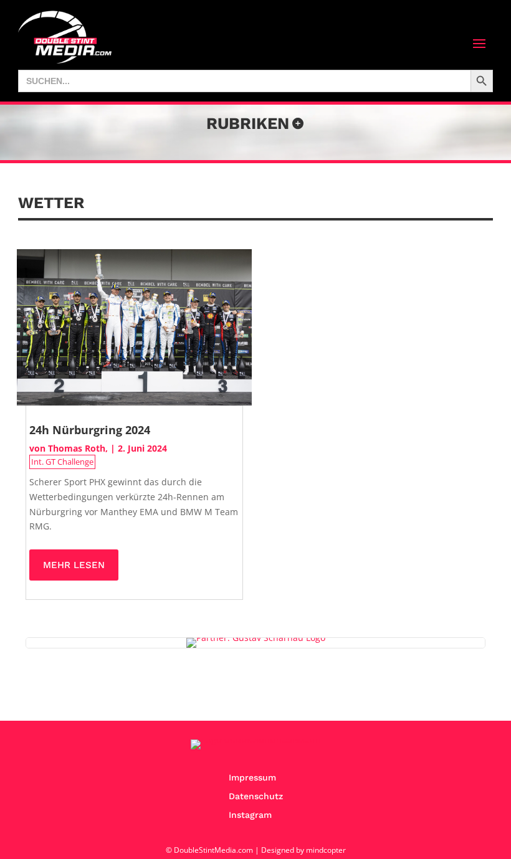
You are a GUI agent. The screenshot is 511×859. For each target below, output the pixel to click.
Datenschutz (256, 796)
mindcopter (326, 850)
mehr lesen (74, 565)
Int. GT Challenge (62, 461)
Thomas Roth (76, 448)
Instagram (250, 815)
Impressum (252, 777)
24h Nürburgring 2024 (89, 429)
